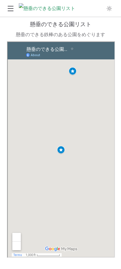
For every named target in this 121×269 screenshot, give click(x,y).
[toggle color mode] (109, 8)
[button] (10, 8)
